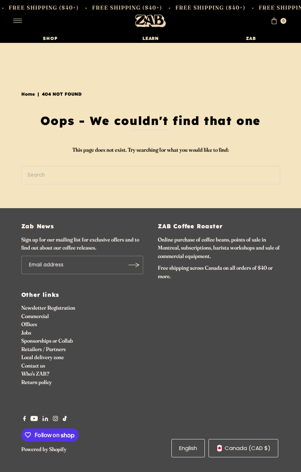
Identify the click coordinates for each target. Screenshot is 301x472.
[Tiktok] (65, 419)
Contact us (33, 365)
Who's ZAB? (35, 373)
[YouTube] (34, 419)
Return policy (36, 382)
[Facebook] (24, 419)
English (188, 448)
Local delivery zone (42, 357)
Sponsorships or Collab (47, 340)
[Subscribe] (134, 265)
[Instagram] (55, 419)
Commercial (35, 316)
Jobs (26, 332)
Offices (29, 324)
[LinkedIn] (45, 419)
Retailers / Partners (43, 349)
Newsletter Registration (48, 307)
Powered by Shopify (43, 449)
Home (28, 94)
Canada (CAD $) (248, 448)
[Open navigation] (17, 21)
